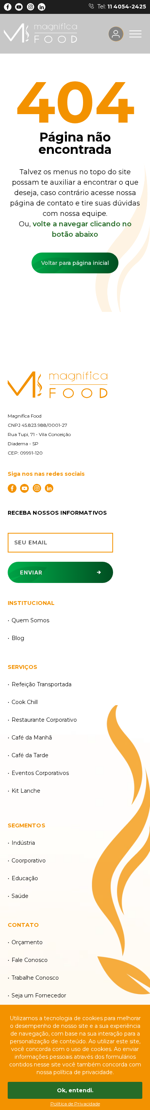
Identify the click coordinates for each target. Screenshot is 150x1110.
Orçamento (27, 942)
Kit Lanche (26, 790)
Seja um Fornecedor (39, 995)
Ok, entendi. (75, 1090)
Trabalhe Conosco (35, 977)
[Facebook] (8, 7)
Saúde (20, 896)
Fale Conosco (30, 960)
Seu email (31, 542)
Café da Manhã (32, 737)
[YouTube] (19, 7)
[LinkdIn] (42, 7)
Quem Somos (30, 620)
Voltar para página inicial (75, 262)
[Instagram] (31, 7)
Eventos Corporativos (40, 773)
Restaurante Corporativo (44, 719)
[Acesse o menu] (135, 34)
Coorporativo (29, 860)
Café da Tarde (30, 755)
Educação (25, 878)
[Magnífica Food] (75, 385)
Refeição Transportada (42, 684)
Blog (18, 638)
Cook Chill (25, 702)
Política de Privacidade (75, 1104)
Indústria (23, 842)
